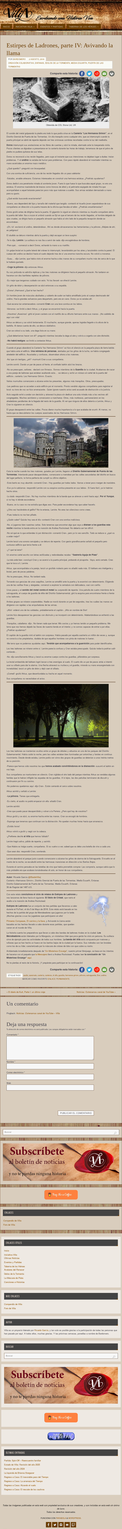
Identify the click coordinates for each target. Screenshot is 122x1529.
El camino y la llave (36, 920)
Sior (98, 975)
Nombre (11, 1061)
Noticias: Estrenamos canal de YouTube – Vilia (38, 1013)
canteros (48, 975)
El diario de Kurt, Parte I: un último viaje (26, 991)
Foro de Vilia (9, 1224)
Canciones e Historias (14, 1282)
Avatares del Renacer (14, 1269)
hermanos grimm (71, 975)
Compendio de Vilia (12, 1220)
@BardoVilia (34, 877)
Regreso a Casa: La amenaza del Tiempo (23, 1481)
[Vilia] (18, 12)
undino (103, 975)
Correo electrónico (16, 1072)
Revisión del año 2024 (14, 1468)
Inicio (6, 1250)
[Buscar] (115, 1133)
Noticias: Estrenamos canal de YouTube (96, 991)
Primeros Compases (16, 920)
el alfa (55, 975)
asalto (25, 975)
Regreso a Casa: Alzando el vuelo (20, 1485)
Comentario (13, 1034)
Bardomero (19, 59)
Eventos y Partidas (13, 1262)
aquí (29, 957)
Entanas (39, 63)
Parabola (61, 1518)
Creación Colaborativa (21, 63)
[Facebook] (48, 1524)
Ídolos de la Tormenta (57, 63)
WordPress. (74, 1518)
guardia (61, 975)
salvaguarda (91, 975)
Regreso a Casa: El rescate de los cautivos (24, 1489)
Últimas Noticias (12, 1258)
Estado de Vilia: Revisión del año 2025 (22, 1464)
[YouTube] (67, 1524)
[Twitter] (55, 1524)
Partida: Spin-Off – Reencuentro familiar (22, 1460)
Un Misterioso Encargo (55, 950)
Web (9, 1082)
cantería (41, 975)
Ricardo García (41, 1330)
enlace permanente (59, 979)
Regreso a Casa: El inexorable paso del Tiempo (26, 1476)
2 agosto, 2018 (36, 59)
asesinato (33, 975)
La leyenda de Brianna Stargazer (19, 1472)
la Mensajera (41, 954)
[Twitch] (73, 1524)
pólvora (82, 975)
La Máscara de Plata (13, 1277)
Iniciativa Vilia (10, 1254)
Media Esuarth (79, 63)
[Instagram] (61, 1524)
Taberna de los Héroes (14, 1266)
